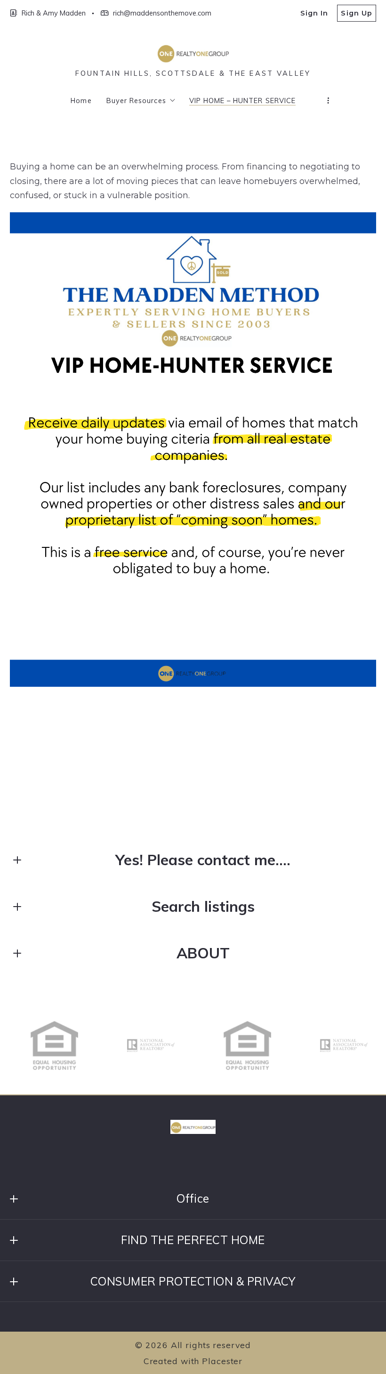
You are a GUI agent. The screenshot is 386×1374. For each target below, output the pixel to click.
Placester (222, 1361)
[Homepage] (193, 52)
